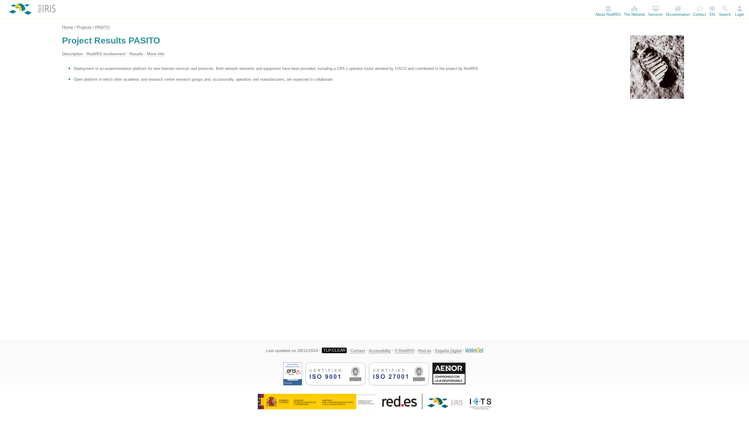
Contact (699, 14)
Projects (84, 27)
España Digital (448, 350)
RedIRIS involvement (106, 53)
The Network (634, 14)
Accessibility (380, 350)
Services (655, 14)
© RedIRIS (404, 350)
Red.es (424, 350)
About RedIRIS (608, 14)
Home (67, 27)
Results (136, 53)
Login (739, 14)
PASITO (102, 27)
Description (72, 53)
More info (155, 53)
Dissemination (678, 14)
